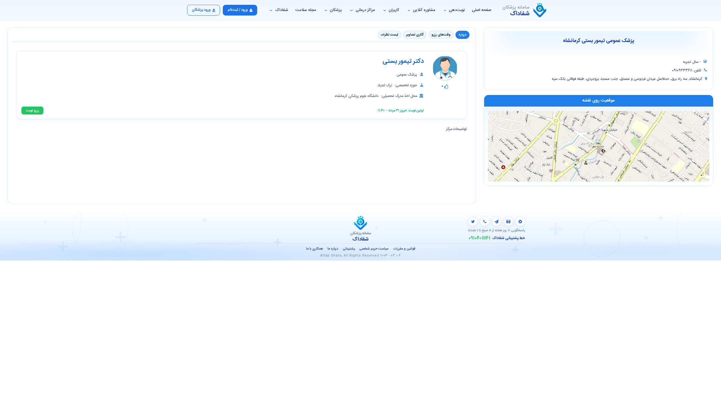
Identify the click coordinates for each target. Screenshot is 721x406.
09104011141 (479, 238)
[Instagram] (508, 221)
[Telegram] (496, 221)
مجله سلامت (305, 10)
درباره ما (333, 248)
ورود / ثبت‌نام (238, 10)
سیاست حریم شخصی (374, 248)
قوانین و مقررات (404, 248)
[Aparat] (520, 221)
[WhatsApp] (484, 221)
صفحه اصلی (481, 10)
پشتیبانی (349, 248)
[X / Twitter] (473, 221)
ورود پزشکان (201, 10)
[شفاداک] (539, 10)
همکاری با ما (314, 248)
